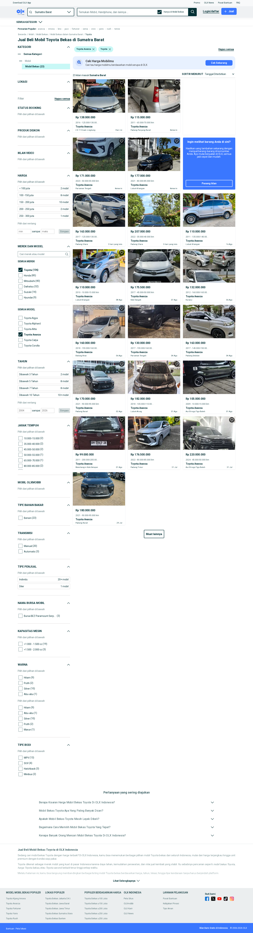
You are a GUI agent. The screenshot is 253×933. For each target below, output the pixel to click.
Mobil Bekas (42, 34)
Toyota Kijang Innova (16, 898)
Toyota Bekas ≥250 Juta (96, 918)
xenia (85, 29)
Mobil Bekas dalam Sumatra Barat (66, 34)
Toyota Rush (12, 918)
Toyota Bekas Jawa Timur (57, 908)
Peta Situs (128, 898)
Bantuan (10, 928)
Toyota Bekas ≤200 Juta (96, 908)
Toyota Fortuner (13, 908)
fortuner (76, 29)
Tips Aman (168, 908)
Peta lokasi (21, 928)
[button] (22, 2)
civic (93, 29)
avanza (41, 29)
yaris (101, 29)
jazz (67, 29)
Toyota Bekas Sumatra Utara (58, 913)
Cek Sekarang (219, 62)
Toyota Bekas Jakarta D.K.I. (58, 898)
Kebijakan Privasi (171, 903)
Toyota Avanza (13, 903)
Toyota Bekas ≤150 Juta (96, 903)
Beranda (22, 34)
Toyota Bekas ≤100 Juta (96, 898)
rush (109, 29)
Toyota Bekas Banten (55, 918)
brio (59, 29)
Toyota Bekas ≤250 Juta (96, 913)
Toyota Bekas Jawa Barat (57, 903)
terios (117, 29)
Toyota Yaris (12, 913)
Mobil (31, 34)
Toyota (88, 34)
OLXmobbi (128, 903)
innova (51, 29)
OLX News (129, 913)
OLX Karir (128, 908)
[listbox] (93, 49)
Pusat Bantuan (170, 898)
